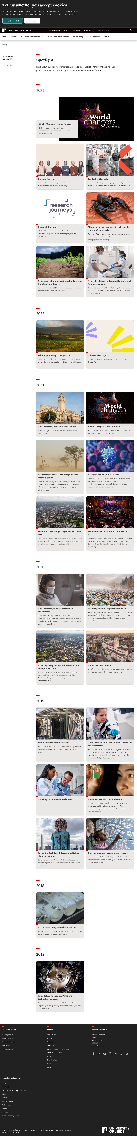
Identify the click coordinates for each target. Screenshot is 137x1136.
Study (13, 36)
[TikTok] (121, 1054)
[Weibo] (115, 1054)
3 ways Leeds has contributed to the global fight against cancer (109, 282)
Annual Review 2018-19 (99, 665)
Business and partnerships (57, 36)
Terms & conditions (46, 1130)
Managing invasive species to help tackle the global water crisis (108, 229)
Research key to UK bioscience (103, 474)
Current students (53, 30)
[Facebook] (93, 1054)
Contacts (5, 1112)
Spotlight (5, 44)
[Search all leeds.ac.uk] (131, 31)
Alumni (86, 30)
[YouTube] (104, 1054)
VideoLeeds (6, 1105)
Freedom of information (63, 1130)
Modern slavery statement (10, 1132)
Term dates (6, 1086)
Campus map (52, 1034)
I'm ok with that (12, 20)
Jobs (4, 1083)
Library (4, 1094)
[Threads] (127, 1054)
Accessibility (34, 1130)
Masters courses (8, 1038)
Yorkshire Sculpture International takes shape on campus (58, 854)
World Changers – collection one (104, 426)
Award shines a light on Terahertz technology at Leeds (55, 997)
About (106, 36)
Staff (65, 30)
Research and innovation (32, 36)
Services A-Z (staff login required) (14, 1090)
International (7, 1045)
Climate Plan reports (98, 355)
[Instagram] (110, 1054)
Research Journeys (47, 227)
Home (5, 36)
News (49, 1063)
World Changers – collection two (55, 124)
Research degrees (8, 1042)
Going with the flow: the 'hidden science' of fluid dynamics (110, 744)
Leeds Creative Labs (98, 179)
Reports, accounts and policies (58, 1049)
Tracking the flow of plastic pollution (107, 608)
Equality (50, 1056)
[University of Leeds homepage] (16, 31)
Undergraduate (7, 1034)
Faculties (76, 30)
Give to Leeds (94, 36)
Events (49, 1067)
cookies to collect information (21, 11)
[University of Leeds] (118, 1130)
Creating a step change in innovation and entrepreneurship (59, 667)
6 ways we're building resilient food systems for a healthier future (60, 282)
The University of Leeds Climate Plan (57, 426)
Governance (51, 1045)
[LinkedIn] (99, 1054)
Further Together (47, 179)
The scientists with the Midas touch (106, 799)
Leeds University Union (10, 1115)
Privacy (25, 1130)
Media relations (7, 1101)
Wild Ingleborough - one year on (54, 355)
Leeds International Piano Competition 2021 (108, 533)
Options (32, 20)
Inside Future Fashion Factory (53, 742)
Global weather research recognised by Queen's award (58, 476)
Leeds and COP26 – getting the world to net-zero (60, 533)
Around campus (78, 36)
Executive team (52, 1060)
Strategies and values (54, 1052)
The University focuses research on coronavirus (56, 610)
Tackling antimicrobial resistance (55, 799)
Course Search (7, 1049)
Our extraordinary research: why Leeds (108, 852)
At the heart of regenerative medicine (57, 927)
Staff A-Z (5, 1108)
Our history (51, 1038)
